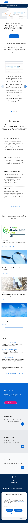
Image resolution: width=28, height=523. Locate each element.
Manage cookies (14, 513)
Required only (18, 510)
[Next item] (25, 86)
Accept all (9, 510)
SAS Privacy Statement (20, 501)
